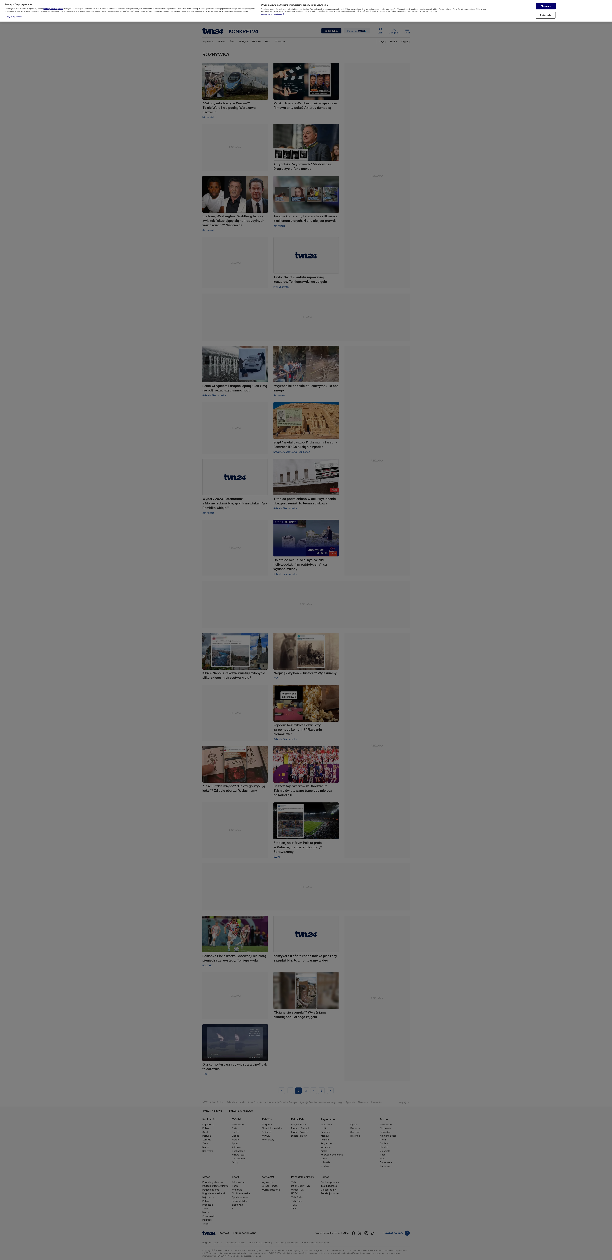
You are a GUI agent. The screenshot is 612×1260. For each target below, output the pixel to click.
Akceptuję (546, 6)
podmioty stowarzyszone (53, 9)
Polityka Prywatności (14, 17)
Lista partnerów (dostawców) (272, 14)
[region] (306, 11)
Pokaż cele (545, 15)
